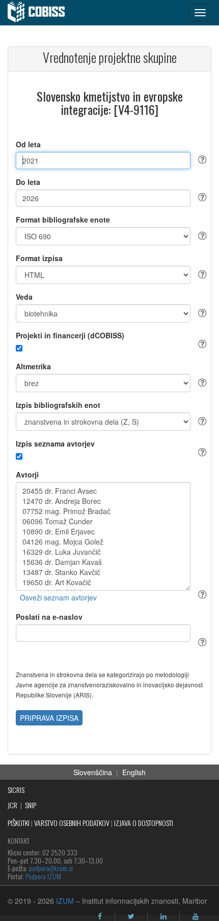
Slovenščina (92, 772)
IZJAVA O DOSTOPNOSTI (143, 822)
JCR (12, 805)
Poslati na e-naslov (49, 617)
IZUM (65, 901)
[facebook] (100, 916)
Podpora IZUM (43, 876)
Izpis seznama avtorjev (55, 443)
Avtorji (27, 474)
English (134, 772)
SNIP (30, 805)
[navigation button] (200, 12)
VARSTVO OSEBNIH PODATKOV (72, 822)
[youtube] (196, 916)
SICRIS (16, 789)
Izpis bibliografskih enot (58, 405)
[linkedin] (163, 916)
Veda (24, 297)
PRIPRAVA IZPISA (49, 718)
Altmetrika (33, 366)
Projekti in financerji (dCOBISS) (70, 335)
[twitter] (131, 916)
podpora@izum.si (51, 868)
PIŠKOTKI (19, 822)
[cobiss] (41, 12)
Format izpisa (39, 258)
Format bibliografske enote (63, 219)
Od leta (28, 144)
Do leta (28, 182)
